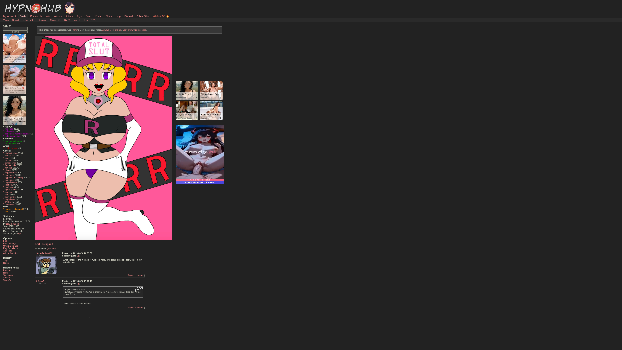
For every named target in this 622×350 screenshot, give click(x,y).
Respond (47, 243)
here (75, 30)
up (19, 233)
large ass (9, 180)
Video (6, 20)
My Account (9, 16)
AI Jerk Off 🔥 (161, 16)
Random (42, 20)
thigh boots (10, 199)
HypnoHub (12, 4)
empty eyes (10, 163)
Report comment (136, 275)
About (77, 20)
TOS (93, 20)
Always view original (111, 30)
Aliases (58, 16)
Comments (36, 16)
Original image (10, 246)
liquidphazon (11, 148)
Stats (109, 16)
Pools (89, 16)
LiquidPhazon (12, 224)
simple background (14, 209)
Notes (6, 263)
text (7, 211)
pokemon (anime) (13, 136)
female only (10, 165)
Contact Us (55, 20)
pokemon (9, 131)
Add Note (7, 251)
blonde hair (10, 155)
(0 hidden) (51, 248)
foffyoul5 (40, 281)
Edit (5, 241)
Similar (6, 277)
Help (118, 16)
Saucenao (8, 275)
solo (7, 194)
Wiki (48, 16)
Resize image (9, 243)
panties (8, 192)
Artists (69, 16)
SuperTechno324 (44, 253)
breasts (8, 160)
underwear (10, 204)
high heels (10, 175)
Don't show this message (134, 30)
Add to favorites (10, 253)
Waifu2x (7, 280)
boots (7, 158)
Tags (79, 16)
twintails (9, 202)
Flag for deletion (10, 248)
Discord (128, 16)
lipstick (8, 185)
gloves (8, 170)
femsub (8, 168)
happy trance (11, 172)
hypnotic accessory (14, 177)
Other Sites (143, 16)
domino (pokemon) (13, 141)
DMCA (67, 20)
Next (5, 273)
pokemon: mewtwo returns (17, 134)
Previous (7, 270)
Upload (15, 20)
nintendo (9, 129)
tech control (10, 197)
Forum (98, 16)
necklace (9, 187)
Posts (23, 16)
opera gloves (11, 189)
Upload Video (29, 20)
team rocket (10, 143)
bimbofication (11, 153)
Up (78, 256)
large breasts (11, 182)
